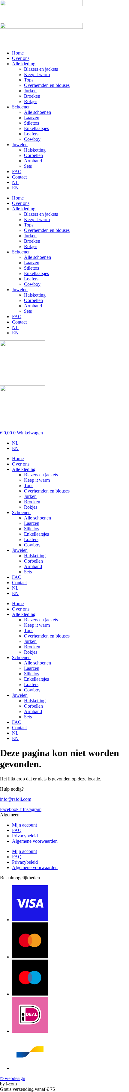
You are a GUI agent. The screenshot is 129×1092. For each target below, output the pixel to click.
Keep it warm (37, 74)
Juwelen (20, 144)
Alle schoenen (37, 112)
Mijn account (24, 824)
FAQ (17, 171)
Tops (28, 79)
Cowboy (32, 139)
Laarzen (31, 117)
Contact (19, 176)
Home (18, 52)
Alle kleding (23, 63)
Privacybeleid (25, 835)
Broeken (32, 96)
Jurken (30, 90)
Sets (28, 166)
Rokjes (30, 101)
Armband (33, 160)
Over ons (20, 58)
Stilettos (31, 123)
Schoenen (21, 106)
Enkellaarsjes (36, 128)
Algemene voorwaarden (35, 841)
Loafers (31, 133)
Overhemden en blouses (47, 85)
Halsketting (35, 149)
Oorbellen (33, 155)
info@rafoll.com (15, 799)
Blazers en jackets (41, 69)
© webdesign (12, 1078)
